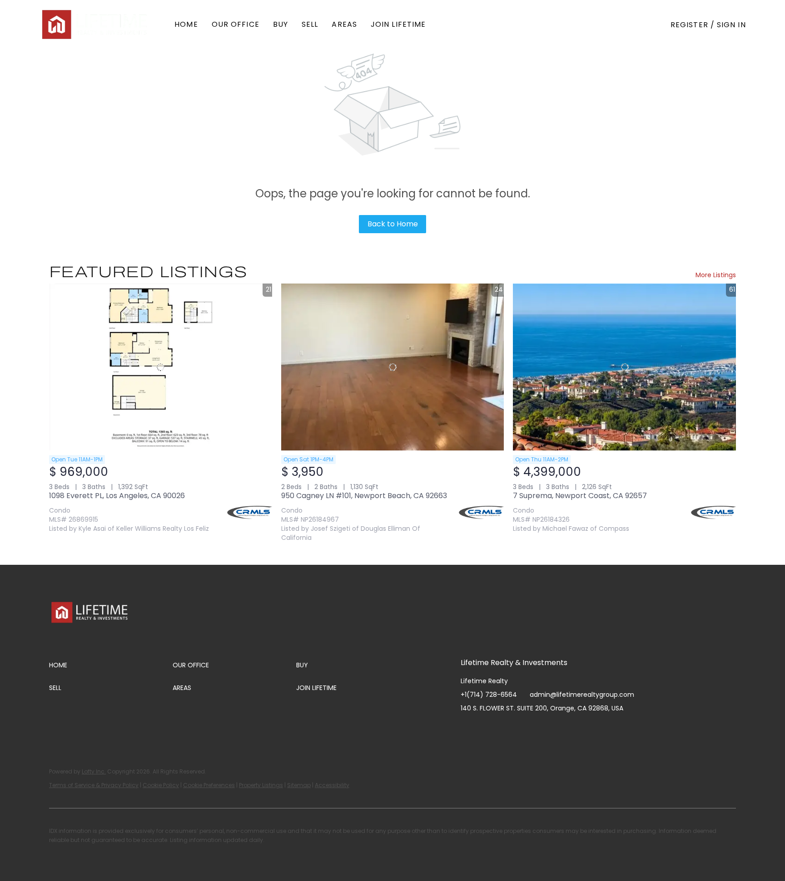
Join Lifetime (398, 24)
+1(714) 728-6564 (489, 694)
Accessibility (332, 785)
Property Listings (261, 785)
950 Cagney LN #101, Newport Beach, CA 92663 (364, 495)
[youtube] (522, 728)
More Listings (716, 274)
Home (186, 24)
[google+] (558, 728)
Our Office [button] (235, 24)
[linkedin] (485, 728)
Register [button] (689, 25)
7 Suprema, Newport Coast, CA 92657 (580, 495)
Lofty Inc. (94, 771)
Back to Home (393, 224)
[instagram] (504, 728)
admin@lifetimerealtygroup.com (582, 694)
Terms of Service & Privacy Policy (94, 785)
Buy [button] (280, 24)
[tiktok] (540, 728)
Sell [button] (310, 24)
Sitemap (299, 785)
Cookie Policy (161, 785)
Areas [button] (344, 24)
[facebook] (467, 728)
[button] (95, 24)
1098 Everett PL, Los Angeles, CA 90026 (117, 495)
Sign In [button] (731, 25)
